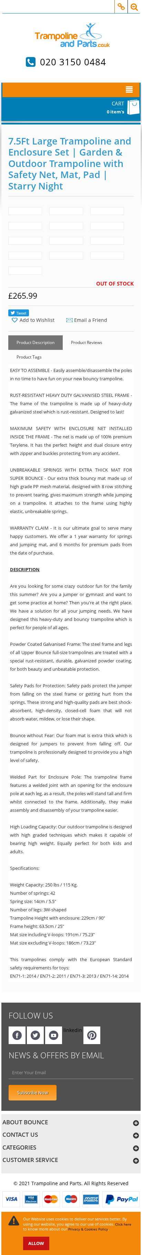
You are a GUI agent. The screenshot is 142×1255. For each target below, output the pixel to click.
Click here (123, 1224)
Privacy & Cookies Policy (88, 1229)
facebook (17, 1035)
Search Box (134, 3)
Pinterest (91, 1035)
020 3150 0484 (73, 62)
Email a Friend (90, 320)
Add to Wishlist (37, 320)
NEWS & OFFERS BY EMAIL (56, 1055)
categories (19, 1147)
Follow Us (31, 1015)
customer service (30, 1160)
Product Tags (29, 357)
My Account (121, 3)
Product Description (35, 342)
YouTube (53, 1035)
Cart (118, 103)
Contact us (20, 1134)
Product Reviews (86, 342)
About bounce (25, 1122)
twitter (35, 1035)
